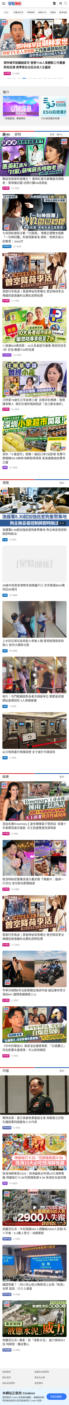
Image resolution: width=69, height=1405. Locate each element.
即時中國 (7, 1128)
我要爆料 (38, 1383)
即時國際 (7, 1350)
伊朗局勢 (31, 12)
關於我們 (6, 1377)
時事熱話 (7, 246)
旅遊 (5, 467)
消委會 (53, 12)
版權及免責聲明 (41, 1372)
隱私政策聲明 (8, 1383)
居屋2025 (42, 12)
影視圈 (7, 73)
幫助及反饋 (39, 1377)
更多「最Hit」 (57, 134)
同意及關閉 (56, 1396)
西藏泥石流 (18, 12)
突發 (5, 595)
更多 (62, 483)
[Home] (15, 3)
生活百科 (7, 355)
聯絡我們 (6, 1372)
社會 (5, 540)
